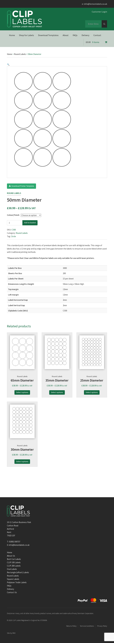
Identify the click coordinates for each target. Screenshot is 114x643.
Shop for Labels (26, 35)
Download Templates (48, 35)
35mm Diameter (56, 380)
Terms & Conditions (87, 626)
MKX (13, 633)
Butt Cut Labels (14, 559)
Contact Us (12, 592)
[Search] (104, 24)
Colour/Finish (13, 215)
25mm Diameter (91, 380)
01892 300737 (14, 541)
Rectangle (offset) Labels (18, 572)
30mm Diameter (22, 449)
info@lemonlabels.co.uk (95, 3)
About (66, 35)
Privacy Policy (102, 626)
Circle (13, 236)
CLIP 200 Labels (14, 565)
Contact (97, 35)
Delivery (85, 35)
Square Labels (13, 579)
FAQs (75, 35)
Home (12, 35)
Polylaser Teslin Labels (17, 582)
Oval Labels (12, 569)
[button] (8, 64)
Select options (22, 392)
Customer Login (99, 11)
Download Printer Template (22, 186)
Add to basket (30, 222)
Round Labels (20, 54)
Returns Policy (71, 626)
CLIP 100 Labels (14, 562)
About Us (11, 555)
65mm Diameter (22, 380)
